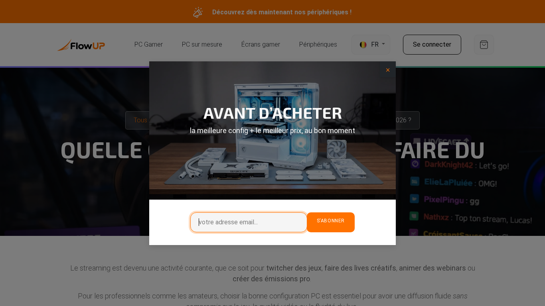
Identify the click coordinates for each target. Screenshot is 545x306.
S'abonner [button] (331, 221)
